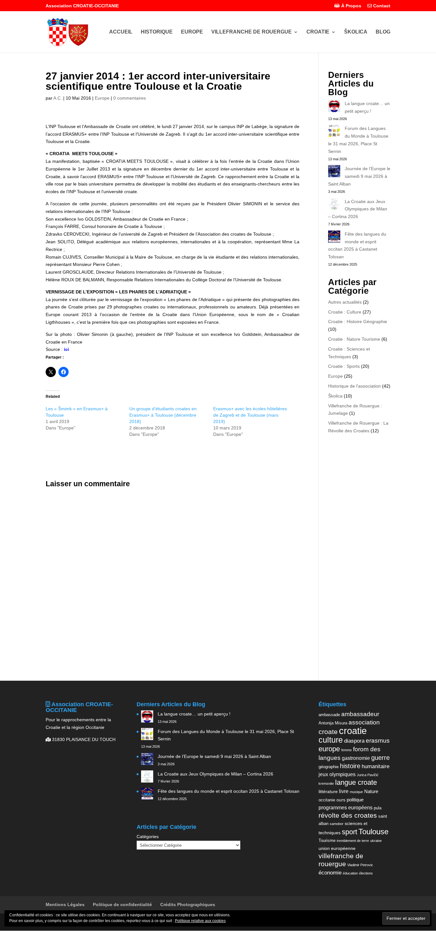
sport (349, 832)
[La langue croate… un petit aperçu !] (334, 107)
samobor (336, 824)
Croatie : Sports (344, 366)
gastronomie (356, 758)
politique (355, 799)
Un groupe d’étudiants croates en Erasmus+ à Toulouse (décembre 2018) (163, 415)
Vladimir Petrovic (360, 865)
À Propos (350, 6)
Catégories (148, 836)
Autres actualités (345, 302)
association (364, 722)
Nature (371, 791)
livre (344, 791)
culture (331, 739)
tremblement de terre (353, 841)
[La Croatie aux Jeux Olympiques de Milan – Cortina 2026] (334, 205)
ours (340, 799)
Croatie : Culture (344, 311)
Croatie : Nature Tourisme (354, 339)
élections (366, 873)
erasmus (378, 740)
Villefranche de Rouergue (251, 32)
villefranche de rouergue (341, 860)
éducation (350, 873)
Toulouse (373, 831)
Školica (355, 32)
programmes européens (345, 807)
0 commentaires (129, 98)
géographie (329, 766)
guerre (380, 757)
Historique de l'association (354, 386)
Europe (192, 32)
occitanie (327, 800)
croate (328, 731)
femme (346, 750)
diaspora (354, 741)
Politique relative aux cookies (200, 921)
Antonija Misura (333, 723)
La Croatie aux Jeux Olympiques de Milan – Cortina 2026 (357, 209)
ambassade (329, 714)
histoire (350, 765)
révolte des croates (348, 815)
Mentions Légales (65, 904)
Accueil (120, 32)
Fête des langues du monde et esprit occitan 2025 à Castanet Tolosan (228, 791)
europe (329, 749)
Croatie (317, 32)
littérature (328, 791)
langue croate (356, 782)
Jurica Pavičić (368, 775)
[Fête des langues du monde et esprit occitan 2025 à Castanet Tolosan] (334, 238)
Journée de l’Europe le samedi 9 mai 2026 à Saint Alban (359, 176)
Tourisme (327, 840)
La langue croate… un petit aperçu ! (194, 713)
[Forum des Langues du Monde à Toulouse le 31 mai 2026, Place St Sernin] (334, 132)
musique (356, 792)
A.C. (57, 98)
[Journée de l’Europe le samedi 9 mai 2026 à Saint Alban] (334, 172)
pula (377, 808)
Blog (383, 32)
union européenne (337, 848)
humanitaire (375, 766)
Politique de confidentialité (122, 904)
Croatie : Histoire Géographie (357, 321)
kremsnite (326, 783)
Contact (381, 6)
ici (66, 349)
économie (330, 872)
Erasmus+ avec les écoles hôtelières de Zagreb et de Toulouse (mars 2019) (250, 415)
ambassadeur (360, 714)
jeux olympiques (337, 774)
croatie (353, 730)
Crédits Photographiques (187, 904)
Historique (157, 32)
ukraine (376, 841)
